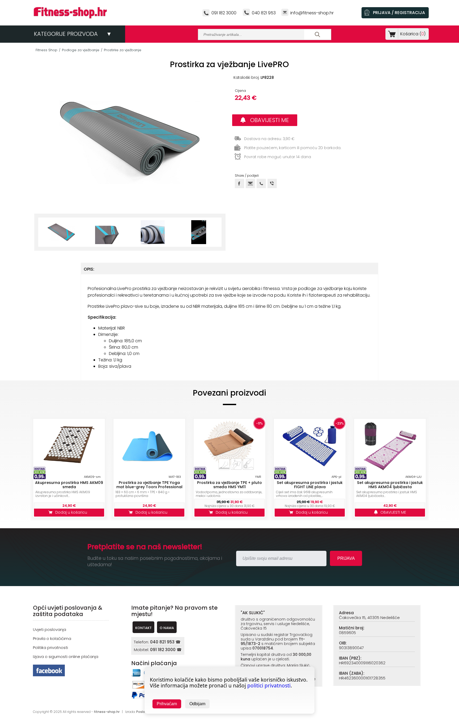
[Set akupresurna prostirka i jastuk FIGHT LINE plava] (309, 446)
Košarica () (413, 34)
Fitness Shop (46, 50)
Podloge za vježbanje (80, 50)
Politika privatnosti (50, 647)
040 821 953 (264, 13)
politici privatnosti (269, 685)
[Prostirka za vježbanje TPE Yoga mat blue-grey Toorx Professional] (149, 446)
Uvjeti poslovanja (49, 629)
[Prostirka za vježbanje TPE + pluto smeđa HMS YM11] (229, 446)
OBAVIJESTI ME (267, 120)
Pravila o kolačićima (52, 638)
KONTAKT (143, 627)
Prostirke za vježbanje (122, 50)
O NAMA (167, 627)
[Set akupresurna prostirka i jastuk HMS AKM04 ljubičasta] (390, 446)
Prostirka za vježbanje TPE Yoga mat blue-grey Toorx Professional (149, 484)
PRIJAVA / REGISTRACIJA (399, 13)
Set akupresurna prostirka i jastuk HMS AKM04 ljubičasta (390, 484)
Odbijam (197, 703)
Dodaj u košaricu (72, 512)
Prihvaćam (167, 703)
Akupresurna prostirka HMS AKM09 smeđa (69, 484)
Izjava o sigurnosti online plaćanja (65, 656)
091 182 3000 (223, 13)
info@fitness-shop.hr (312, 13)
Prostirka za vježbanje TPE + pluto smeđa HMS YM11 (229, 484)
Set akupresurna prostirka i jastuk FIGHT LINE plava (310, 484)
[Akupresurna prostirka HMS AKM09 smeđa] (69, 446)
